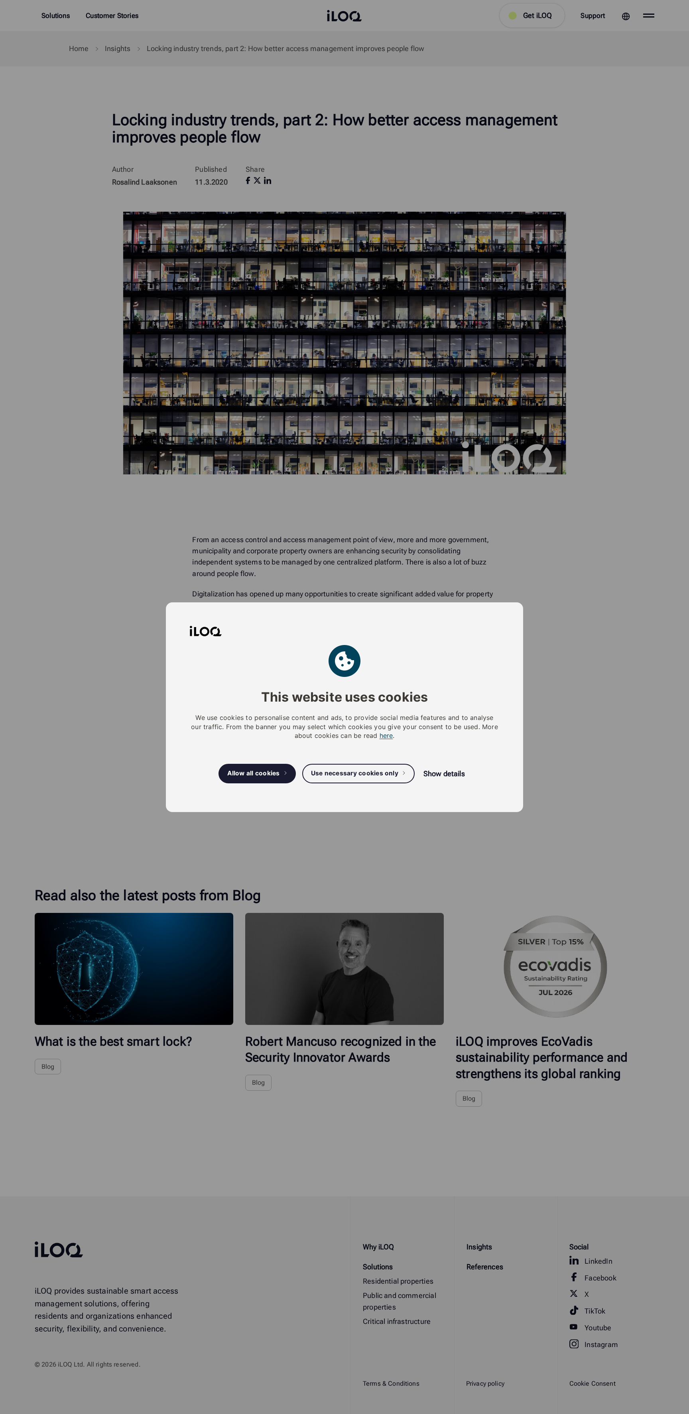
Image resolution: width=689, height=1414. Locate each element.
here (386, 735)
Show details (444, 773)
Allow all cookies (253, 773)
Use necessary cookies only (354, 773)
